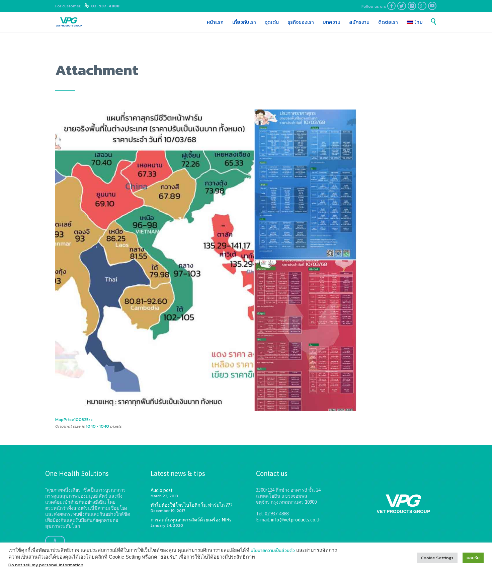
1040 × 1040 (97, 426)
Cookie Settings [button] (437, 558)
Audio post (162, 490)
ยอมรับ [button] (473, 558)
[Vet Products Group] (68, 22)
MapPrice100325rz (74, 419)
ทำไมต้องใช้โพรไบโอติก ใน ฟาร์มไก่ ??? (192, 505)
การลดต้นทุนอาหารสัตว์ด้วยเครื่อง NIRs (191, 519)
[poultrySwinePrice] (246, 260)
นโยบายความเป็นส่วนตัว (273, 550)
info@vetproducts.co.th (296, 519)
